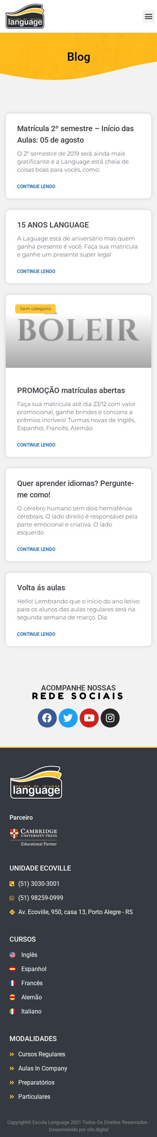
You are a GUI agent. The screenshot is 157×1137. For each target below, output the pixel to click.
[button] (149, 16)
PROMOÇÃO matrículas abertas (71, 390)
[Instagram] (110, 718)
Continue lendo (36, 186)
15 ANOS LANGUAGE (53, 224)
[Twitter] (68, 718)
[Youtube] (89, 718)
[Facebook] (47, 718)
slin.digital (98, 1129)
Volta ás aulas (41, 587)
